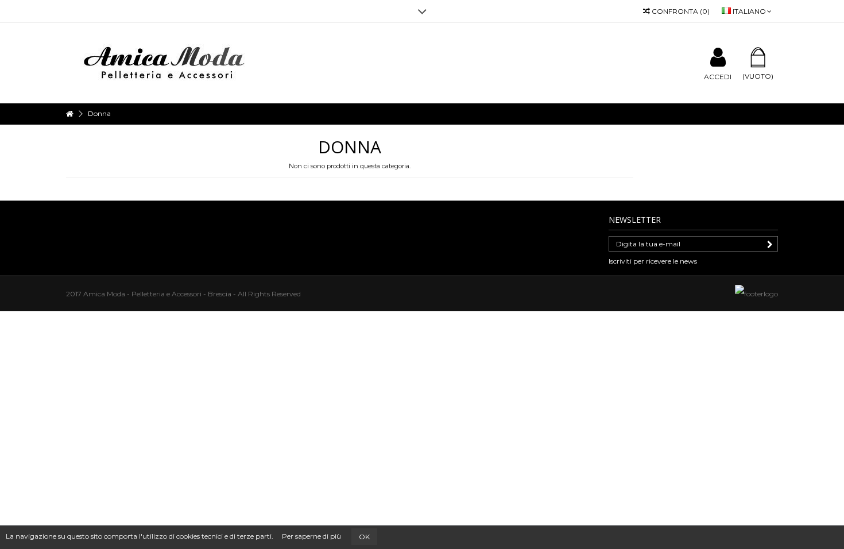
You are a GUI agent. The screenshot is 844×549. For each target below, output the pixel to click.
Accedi (717, 76)
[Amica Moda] (166, 62)
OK (364, 536)
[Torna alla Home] (69, 114)
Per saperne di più (311, 536)
